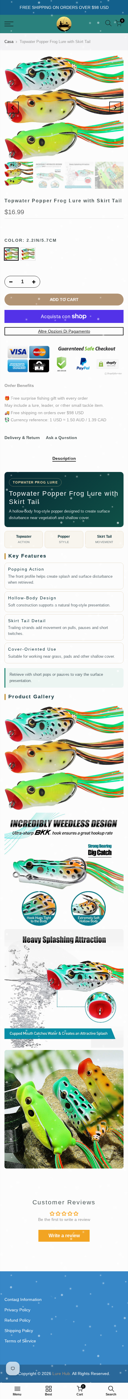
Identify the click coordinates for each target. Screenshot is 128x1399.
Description (64, 458)
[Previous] (13, 107)
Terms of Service (20, 1341)
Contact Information (23, 1299)
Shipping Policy (18, 1330)
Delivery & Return (22, 437)
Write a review (64, 1235)
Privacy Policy (17, 1309)
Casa (8, 41)
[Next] (115, 107)
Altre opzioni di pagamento (64, 331)
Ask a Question (61, 437)
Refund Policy (17, 1320)
